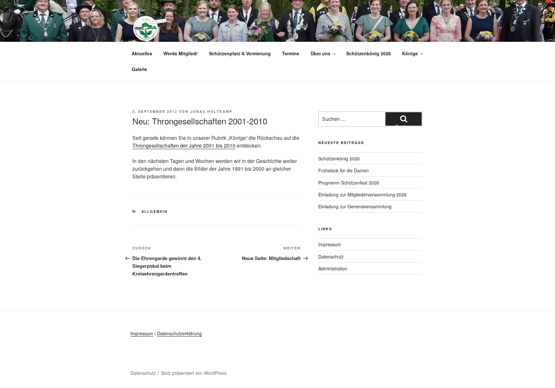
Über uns (320, 53)
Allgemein (154, 211)
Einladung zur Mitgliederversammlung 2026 (362, 194)
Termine (290, 53)
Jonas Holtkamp (211, 111)
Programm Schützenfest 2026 (348, 182)
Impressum (329, 244)
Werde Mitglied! (180, 53)
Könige (410, 53)
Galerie (139, 69)
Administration (332, 268)
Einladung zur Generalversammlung (355, 206)
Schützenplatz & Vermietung (240, 53)
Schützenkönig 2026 (368, 53)
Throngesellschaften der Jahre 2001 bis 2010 (183, 145)
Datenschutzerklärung (179, 333)
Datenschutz (331, 256)
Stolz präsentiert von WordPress (193, 373)
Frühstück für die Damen (343, 170)
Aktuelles (142, 53)
